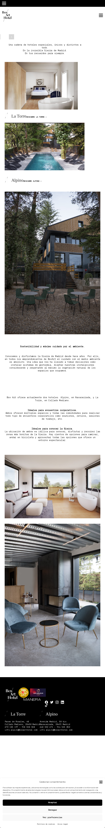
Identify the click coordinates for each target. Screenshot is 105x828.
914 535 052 (63, 727)
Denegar (52, 810)
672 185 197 (11, 727)
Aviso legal (63, 824)
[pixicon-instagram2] (57, 702)
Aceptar (52, 803)
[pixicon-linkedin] (62, 702)
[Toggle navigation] (4, 3)
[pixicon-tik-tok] (46, 705)
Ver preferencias (52, 818)
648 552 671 (46, 727)
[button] (101, 782)
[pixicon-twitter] (51, 702)
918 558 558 (28, 727)
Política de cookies (46, 824)
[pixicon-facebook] (46, 702)
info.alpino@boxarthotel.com (21, 730)
